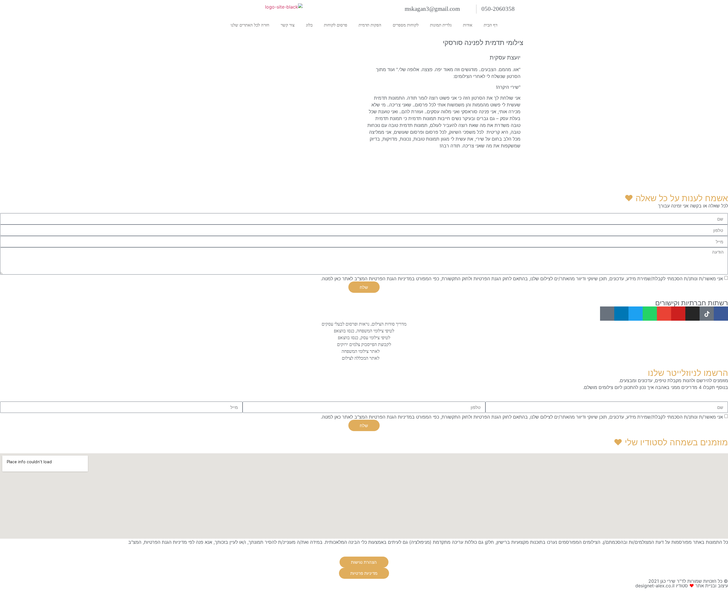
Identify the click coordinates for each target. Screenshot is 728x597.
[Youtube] (678, 313)
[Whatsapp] (650, 313)
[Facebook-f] (721, 313)
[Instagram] (692, 313)
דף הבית (490, 25)
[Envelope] (664, 313)
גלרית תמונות (441, 25)
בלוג (309, 25)
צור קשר (288, 25)
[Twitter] (635, 313)
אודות (467, 25)
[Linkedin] (621, 313)
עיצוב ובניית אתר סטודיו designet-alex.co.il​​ (681, 585)
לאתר (121, 542)
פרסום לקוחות (335, 25)
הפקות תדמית (370, 25)
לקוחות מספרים (406, 25)
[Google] (607, 313)
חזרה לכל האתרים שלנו (250, 25)
